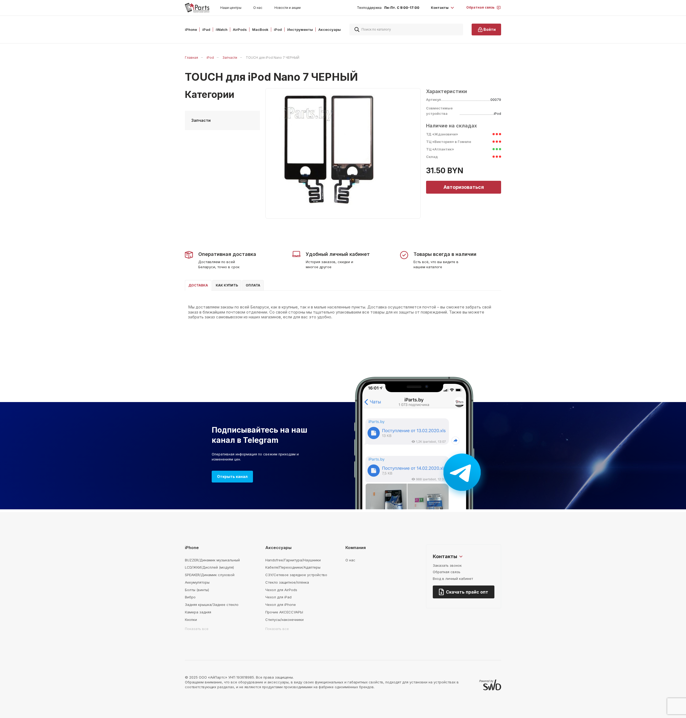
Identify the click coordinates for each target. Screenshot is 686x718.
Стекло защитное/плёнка (287, 582)
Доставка (198, 285)
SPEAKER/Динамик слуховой (209, 575)
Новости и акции (287, 8)
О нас (257, 8)
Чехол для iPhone (280, 604)
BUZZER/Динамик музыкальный (212, 560)
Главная (191, 58)
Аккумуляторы (197, 582)
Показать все (196, 629)
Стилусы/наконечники (284, 619)
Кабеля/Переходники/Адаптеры (292, 567)
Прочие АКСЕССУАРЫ (284, 612)
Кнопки (191, 619)
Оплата (253, 285)
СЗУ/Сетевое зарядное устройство (296, 575)
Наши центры (230, 8)
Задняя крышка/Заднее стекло (211, 604)
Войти (489, 29)
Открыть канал (232, 476)
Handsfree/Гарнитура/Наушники (293, 560)
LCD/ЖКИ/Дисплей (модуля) (209, 567)
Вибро (190, 597)
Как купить (227, 285)
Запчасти (229, 58)
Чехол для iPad (278, 597)
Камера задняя (198, 612)
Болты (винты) (197, 590)
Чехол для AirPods (281, 590)
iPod (210, 58)
